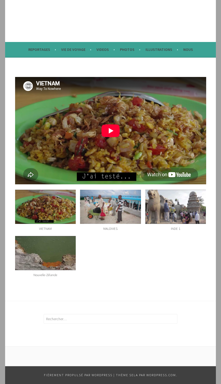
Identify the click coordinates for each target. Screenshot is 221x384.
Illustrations (159, 49)
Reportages (39, 49)
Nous (188, 49)
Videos (102, 49)
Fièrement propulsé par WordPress (78, 375)
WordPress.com (161, 375)
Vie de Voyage (73, 49)
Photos (127, 49)
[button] (45, 213)
